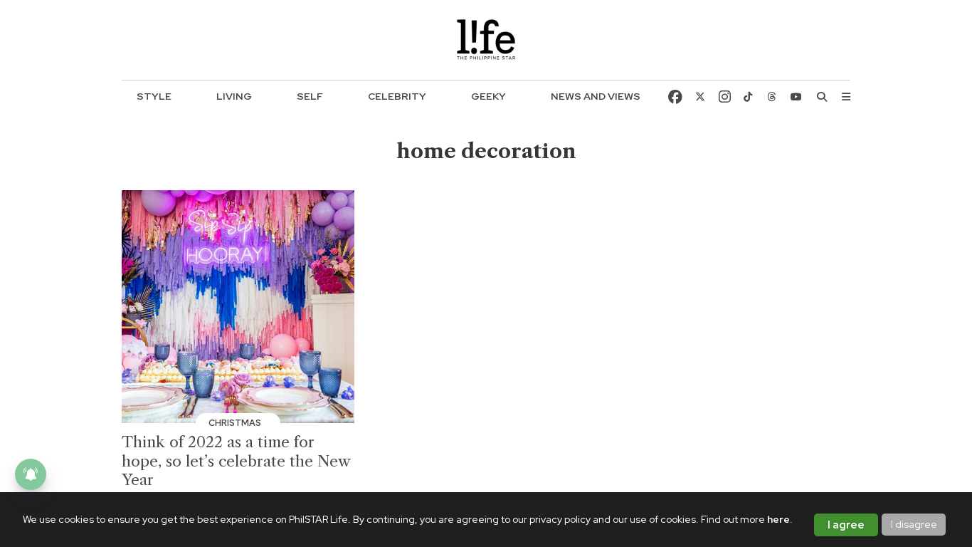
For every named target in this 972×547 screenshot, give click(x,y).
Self (310, 96)
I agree (846, 525)
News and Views (595, 96)
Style (154, 96)
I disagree (914, 524)
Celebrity (397, 96)
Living (234, 96)
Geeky (488, 96)
